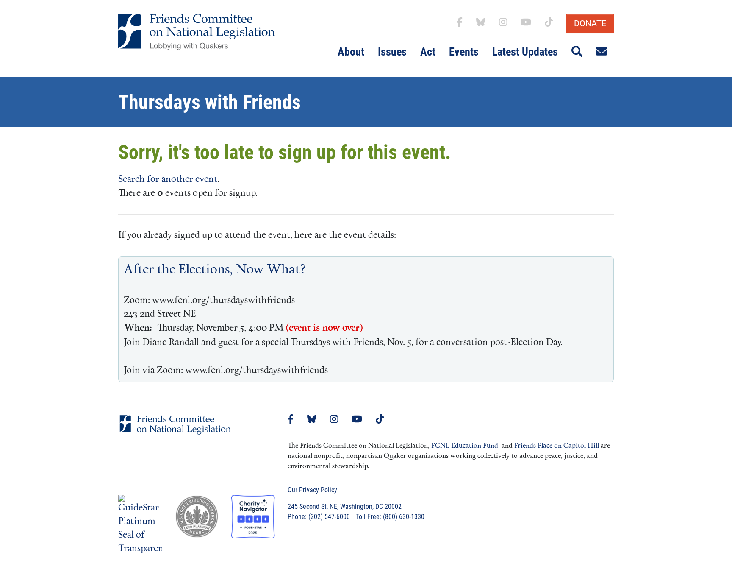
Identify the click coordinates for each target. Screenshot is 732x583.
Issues (392, 51)
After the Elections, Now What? (215, 270)
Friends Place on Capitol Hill (556, 446)
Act (427, 51)
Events (464, 51)
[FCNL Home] (175, 431)
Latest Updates (525, 51)
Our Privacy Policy (312, 490)
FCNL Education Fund (464, 446)
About (351, 51)
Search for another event (167, 179)
